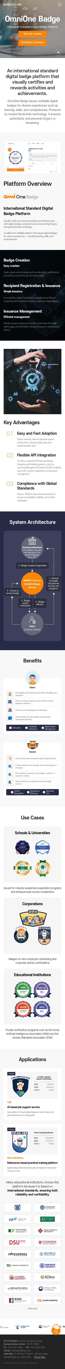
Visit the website (32, 34)
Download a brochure (32, 42)
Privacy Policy (39, 1357)
